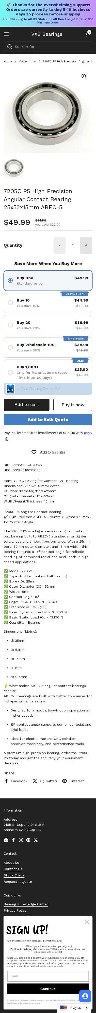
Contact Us (13, 869)
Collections (27, 61)
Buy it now (73, 404)
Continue (48, 989)
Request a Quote (18, 882)
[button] (87, 34)
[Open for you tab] (85, 996)
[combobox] (48, 46)
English (75, 1008)
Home (8, 61)
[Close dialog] (86, 922)
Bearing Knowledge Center (26, 904)
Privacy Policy (15, 910)
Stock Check (14, 875)
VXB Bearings (46, 34)
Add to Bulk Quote (48, 419)
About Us (11, 862)
